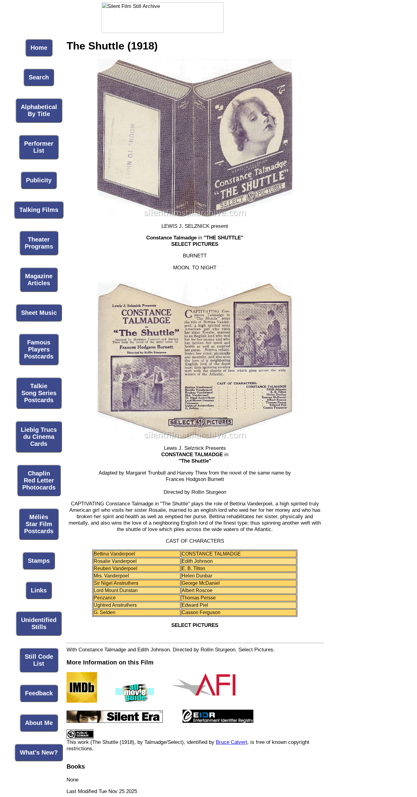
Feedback (39, 693)
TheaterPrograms (39, 243)
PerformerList (38, 147)
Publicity (39, 180)
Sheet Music (39, 312)
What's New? (39, 752)
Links (39, 590)
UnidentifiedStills (38, 623)
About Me (39, 722)
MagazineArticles (39, 279)
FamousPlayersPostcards (38, 349)
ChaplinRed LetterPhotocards (39, 480)
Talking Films (38, 209)
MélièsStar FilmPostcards (38, 524)
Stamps (39, 560)
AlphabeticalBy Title (39, 110)
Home (39, 47)
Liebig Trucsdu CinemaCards (39, 436)
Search (39, 77)
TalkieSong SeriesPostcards (38, 393)
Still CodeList (39, 660)
